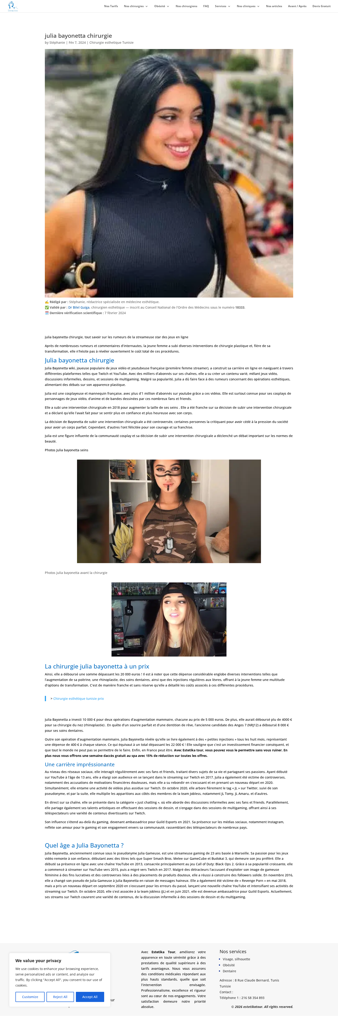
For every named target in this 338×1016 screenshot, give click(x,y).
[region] (59, 980)
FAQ (206, 6)
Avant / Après (297, 6)
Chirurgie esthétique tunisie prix (78, 698)
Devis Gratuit (321, 6)
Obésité (159, 6)
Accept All (89, 997)
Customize (30, 997)
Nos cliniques (246, 6)
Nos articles (274, 6)
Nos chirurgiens (186, 6)
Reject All (60, 997)
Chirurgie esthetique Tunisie (111, 42)
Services (220, 6)
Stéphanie (57, 42)
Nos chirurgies (134, 6)
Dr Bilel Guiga (78, 307)
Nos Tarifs (111, 6)
